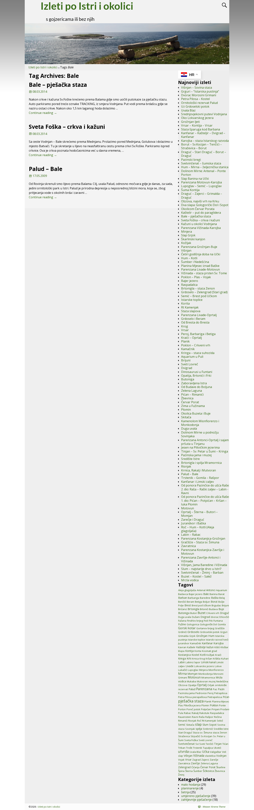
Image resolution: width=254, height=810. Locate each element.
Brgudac (216, 605)
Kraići (218, 655)
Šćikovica (208, 771)
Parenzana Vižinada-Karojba (201, 228)
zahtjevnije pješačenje (196, 800)
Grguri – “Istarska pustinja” (200, 91)
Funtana (218, 620)
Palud (192, 689)
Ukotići (217, 747)
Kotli (203, 655)
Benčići (182, 601)
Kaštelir (191, 647)
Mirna (182, 673)
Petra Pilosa (185, 697)
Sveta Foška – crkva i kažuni (67, 126)
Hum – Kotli (189, 258)
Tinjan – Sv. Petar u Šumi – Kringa (204, 451)
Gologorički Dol (208, 624)
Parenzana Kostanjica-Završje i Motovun (202, 552)
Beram (190, 601)
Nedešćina (222, 681)
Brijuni (185, 360)
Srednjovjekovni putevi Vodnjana (204, 114)
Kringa (182, 658)
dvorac (215, 617)
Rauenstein (184, 717)
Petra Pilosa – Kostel (195, 99)
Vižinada (198, 756)
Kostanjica (184, 655)
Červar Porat (190, 402)
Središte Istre (190, 459)
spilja (199, 728)
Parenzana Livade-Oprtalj (199, 315)
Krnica (195, 658)
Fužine (182, 624)
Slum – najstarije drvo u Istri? (201, 569)
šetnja (185, 792)
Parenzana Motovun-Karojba (201, 182)
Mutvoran (202, 681)
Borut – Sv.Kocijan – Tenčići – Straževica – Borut (201, 146)
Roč (199, 720)
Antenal (201, 590)
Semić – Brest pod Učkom (199, 296)
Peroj (210, 693)
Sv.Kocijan (206, 736)
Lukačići (182, 670)
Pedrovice (201, 693)
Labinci (190, 662)
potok (197, 709)
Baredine (205, 597)
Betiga (198, 601)
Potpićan (206, 709)
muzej (212, 681)
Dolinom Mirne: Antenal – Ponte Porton (203, 173)
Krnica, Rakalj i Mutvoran (198, 470)
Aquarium (221, 590)
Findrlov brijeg (195, 620)
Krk (189, 658)
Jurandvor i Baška (193, 523)
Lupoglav (193, 670)
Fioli (206, 620)
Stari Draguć (185, 732)
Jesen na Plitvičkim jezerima (200, 447)
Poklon (214, 705)
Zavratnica (188, 546)
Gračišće (220, 628)
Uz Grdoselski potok (195, 106)
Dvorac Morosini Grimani (198, 95)
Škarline (220, 767)
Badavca (183, 594)
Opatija (192, 685)
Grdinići (182, 632)
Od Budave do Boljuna (196, 387)
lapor (197, 662)
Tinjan (218, 744)
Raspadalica (189, 285)
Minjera (186, 231)
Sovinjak (190, 728)
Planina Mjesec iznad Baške (200, 266)
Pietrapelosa (215, 697)
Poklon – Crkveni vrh (195, 345)
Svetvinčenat (186, 744)
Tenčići (209, 744)
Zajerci (205, 759)
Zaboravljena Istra (194, 383)
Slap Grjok (188, 235)
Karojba (218, 643)
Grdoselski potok (209, 632)
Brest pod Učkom (201, 605)
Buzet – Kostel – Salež (196, 576)
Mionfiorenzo (216, 670)
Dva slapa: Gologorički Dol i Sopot (204, 205)
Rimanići (182, 720)
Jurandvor (183, 643)
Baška (214, 597)
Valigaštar (215, 752)
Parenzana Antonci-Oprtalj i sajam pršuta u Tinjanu (205, 442)
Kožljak (186, 243)
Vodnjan (221, 755)
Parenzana (204, 689)
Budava (213, 609)
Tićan (225, 744)
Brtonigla (193, 609)
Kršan (209, 658)
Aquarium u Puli (192, 357)
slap (198, 724)
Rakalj (195, 713)
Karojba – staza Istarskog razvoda (205, 141)
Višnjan (186, 250)
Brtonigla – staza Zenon (198, 288)
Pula (180, 713)
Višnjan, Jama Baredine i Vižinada (204, 565)
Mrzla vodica (190, 580)
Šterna (189, 771)
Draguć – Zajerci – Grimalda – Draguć (201, 195)
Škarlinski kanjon (193, 239)
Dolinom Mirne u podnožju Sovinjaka (200, 434)
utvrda (183, 751)
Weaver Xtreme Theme (214, 806)
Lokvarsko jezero (204, 666)
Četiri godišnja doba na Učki (200, 254)
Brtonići (204, 609)
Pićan (226, 697)
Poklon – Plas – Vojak (196, 277)
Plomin (186, 410)
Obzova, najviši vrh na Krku (200, 201)
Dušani (196, 617)
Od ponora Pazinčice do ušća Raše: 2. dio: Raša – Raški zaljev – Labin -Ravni (205, 489)
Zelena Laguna (191, 391)
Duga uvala (189, 428)
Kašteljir (201, 647)
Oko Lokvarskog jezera (197, 118)
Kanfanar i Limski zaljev (197, 482)
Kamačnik (188, 349)
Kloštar (224, 647)
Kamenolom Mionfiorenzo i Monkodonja (200, 423)
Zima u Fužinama (193, 406)
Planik (185, 341)
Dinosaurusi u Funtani (196, 372)
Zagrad (196, 759)
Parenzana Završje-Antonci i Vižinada (200, 559)
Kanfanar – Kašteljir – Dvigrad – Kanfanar (203, 135)
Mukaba (191, 681)
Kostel (195, 655)
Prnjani (216, 709)
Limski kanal (208, 662)
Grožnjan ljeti (190, 122)
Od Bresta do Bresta (195, 322)
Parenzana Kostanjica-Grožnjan (203, 538)
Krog (184, 326)
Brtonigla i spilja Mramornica (201, 463)
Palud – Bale (45, 169)
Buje (221, 609)
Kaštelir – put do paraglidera (201, 213)
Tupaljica (208, 747)
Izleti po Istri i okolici (42, 67)
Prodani (224, 709)
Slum (205, 724)
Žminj (181, 774)
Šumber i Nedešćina (195, 262)
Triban (181, 747)
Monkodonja (205, 673)
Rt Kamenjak (190, 307)
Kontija (189, 651)
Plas (180, 705)
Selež (220, 720)
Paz (215, 689)
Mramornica (208, 677)
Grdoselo (193, 632)
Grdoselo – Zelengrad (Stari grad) (204, 292)
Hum (211, 636)
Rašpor (209, 717)
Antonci (210, 590)
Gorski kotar (187, 628)
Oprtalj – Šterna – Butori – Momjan (199, 514)
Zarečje (214, 759)
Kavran (182, 647)
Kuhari (225, 658)
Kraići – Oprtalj (191, 338)
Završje (195, 763)
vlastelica (210, 755)
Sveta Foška (191, 740)
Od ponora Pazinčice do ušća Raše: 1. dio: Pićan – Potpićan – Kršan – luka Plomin (205, 500)
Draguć (224, 613)
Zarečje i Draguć (192, 520)
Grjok (192, 636)
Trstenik (197, 747)
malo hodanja (190, 784)
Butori (193, 613)
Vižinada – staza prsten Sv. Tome (204, 273)
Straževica (184, 736)
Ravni (195, 717)
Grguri (223, 632)
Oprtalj (202, 685)
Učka (205, 752)
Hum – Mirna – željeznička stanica (204, 167)
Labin (181, 662)
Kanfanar (207, 643)
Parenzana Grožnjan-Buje (199, 247)
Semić (181, 724)
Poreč (190, 709)
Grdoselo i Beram (193, 319)
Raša (202, 717)
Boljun (206, 601)
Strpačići (195, 736)
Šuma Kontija (190, 190)
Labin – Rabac (190, 535)
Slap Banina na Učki (195, 179)
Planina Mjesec (220, 701)
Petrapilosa (220, 693)
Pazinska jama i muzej (196, 455)
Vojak (181, 759)
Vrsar (185, 330)
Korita (185, 303)
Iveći (225, 639)
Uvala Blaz (188, 110)
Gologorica (193, 624)
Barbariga (193, 597)
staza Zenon (220, 732)
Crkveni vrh (212, 613)
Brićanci (182, 609)
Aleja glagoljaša (187, 590)
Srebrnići (208, 728)
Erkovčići (224, 617)
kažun (210, 647)
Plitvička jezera (192, 705)
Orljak (210, 685)
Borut (214, 601)
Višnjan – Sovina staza (196, 87)
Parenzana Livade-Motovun (200, 269)
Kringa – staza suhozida (197, 353)
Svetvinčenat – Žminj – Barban (202, 572)
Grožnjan (202, 636)
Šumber (197, 771)
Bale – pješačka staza (58, 84)
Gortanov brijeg (205, 628)
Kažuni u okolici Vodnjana (199, 224)
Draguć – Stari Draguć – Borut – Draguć (203, 154)
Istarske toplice (191, 300)
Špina (181, 771)
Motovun (187, 508)
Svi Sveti (200, 744)
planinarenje (190, 788)
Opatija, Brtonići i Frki (196, 376)
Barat (221, 594)
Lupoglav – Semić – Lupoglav (201, 186)
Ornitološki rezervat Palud (199, 103)
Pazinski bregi (191, 160)
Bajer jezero (189, 281)
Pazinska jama (186, 693)
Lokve (218, 666)
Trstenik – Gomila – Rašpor (200, 478)
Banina (214, 594)
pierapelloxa (199, 697)
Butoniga (187, 379)
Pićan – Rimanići (192, 394)
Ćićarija (195, 767)
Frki (211, 620)
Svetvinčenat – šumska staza (201, 163)
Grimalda (183, 636)
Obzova (182, 685)
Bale (206, 594)
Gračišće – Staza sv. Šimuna (200, 542)
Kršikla (216, 658)
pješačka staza (191, 701)
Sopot (213, 724)
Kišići (217, 647)
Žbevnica (187, 398)
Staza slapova (190, 311)
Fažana (182, 620)
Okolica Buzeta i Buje (195, 413)
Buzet (201, 613)
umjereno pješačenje (195, 796)
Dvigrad (186, 368)
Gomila (222, 624)
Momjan (192, 673)
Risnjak (186, 466)
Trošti (189, 747)
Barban (182, 597)
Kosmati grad (209, 651)
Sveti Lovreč (189, 364)
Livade (190, 666)
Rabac (187, 713)
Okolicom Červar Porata (197, 209)
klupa (181, 651)
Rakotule (204, 713)
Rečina (218, 717)
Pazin (221, 689)
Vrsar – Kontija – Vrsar (197, 125)
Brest (187, 605)
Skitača (186, 417)
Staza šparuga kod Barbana (200, 129)
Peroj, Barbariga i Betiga (198, 334)
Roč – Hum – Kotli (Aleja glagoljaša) (197, 529)
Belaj (222, 597)
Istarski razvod (214, 639)
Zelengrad (184, 767)
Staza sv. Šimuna (202, 732)
